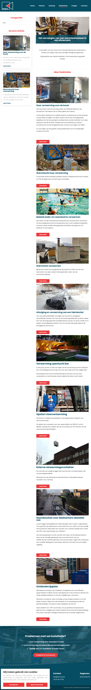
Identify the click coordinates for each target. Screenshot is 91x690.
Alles (4, 23)
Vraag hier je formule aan (45, 655)
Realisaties (63, 6)
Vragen (74, 6)
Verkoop (52, 6)
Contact (84, 6)
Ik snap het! (13, 685)
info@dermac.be (59, 677)
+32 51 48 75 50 (58, 679)
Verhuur (42, 6)
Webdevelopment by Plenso (82, 687)
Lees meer (43, 142)
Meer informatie (37, 685)
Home (32, 6)
